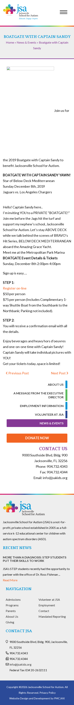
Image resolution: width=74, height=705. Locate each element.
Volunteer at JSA (49, 414)
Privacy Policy (47, 692)
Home (10, 42)
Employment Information (42, 406)
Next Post (58, 373)
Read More (10, 580)
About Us (56, 384)
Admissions (13, 599)
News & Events (26, 42)
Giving (10, 622)
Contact (44, 611)
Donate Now (37, 438)
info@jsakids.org (20, 664)
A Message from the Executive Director (38, 395)
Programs (12, 605)
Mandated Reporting (52, 616)
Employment (47, 605)
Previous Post (18, 373)
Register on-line (15, 288)
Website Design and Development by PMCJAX (37, 698)
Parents (11, 611)
